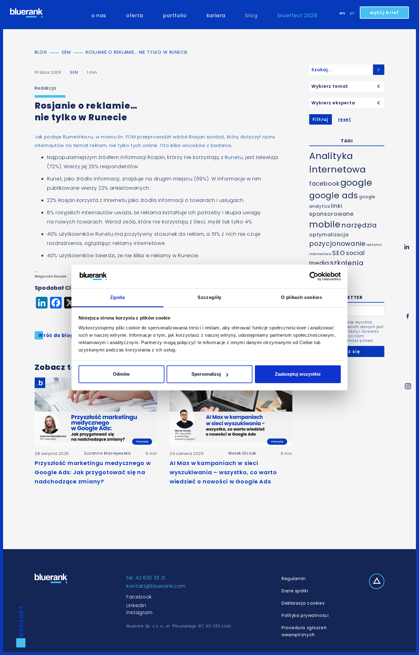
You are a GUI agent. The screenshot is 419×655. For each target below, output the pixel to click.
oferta (134, 15)
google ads (333, 195)
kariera (216, 15)
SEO (338, 253)
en (342, 13)
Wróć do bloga (57, 335)
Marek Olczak (242, 453)
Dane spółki (295, 591)
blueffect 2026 (298, 15)
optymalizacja (329, 234)
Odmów (121, 374)
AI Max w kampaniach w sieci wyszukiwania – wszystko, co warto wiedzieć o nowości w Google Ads (223, 472)
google (356, 182)
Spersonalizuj (206, 374)
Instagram (139, 612)
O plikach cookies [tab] (301, 297)
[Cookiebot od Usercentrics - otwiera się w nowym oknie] (314, 276)
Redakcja (45, 88)
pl (352, 13)
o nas (98, 15)
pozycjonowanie (337, 243)
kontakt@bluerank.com (156, 586)
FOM (131, 137)
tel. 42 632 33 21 (145, 577)
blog (251, 15)
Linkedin (136, 605)
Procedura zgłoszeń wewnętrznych (304, 631)
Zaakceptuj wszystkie (298, 374)
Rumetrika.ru (78, 137)
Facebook (139, 596)
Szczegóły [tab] (209, 297)
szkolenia (347, 263)
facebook (324, 184)
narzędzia (359, 225)
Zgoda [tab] (117, 297)
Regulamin (294, 579)
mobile (324, 225)
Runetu (234, 157)
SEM (74, 72)
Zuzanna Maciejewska (107, 453)
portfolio (175, 15)
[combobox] (346, 86)
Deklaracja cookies (303, 603)
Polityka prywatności (305, 615)
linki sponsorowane (331, 210)
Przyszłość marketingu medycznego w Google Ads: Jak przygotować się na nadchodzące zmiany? (93, 472)
